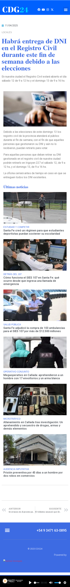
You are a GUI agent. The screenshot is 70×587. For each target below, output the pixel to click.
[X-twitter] (52, 9)
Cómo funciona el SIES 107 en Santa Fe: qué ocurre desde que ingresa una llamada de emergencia (31, 281)
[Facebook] (39, 9)
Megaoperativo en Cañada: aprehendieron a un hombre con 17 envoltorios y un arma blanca (33, 376)
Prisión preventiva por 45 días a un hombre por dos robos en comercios (33, 474)
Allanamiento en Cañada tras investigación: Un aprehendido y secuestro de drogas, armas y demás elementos (33, 425)
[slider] (36, 582)
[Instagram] (47, 9)
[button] (66, 9)
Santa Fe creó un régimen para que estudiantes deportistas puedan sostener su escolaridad (33, 232)
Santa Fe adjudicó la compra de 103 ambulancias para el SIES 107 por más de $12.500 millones (34, 329)
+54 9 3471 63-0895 (52, 530)
